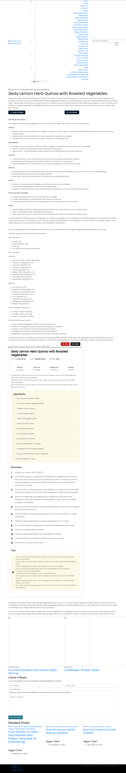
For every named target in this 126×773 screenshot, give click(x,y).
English (37, 81)
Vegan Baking (83, 39)
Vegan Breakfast (81, 18)
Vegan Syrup (83, 15)
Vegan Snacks (82, 20)
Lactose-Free (83, 51)
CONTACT (84, 8)
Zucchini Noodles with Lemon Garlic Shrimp (32, 671)
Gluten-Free (83, 46)
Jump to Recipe (18, 112)
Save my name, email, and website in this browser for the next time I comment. (40, 692)
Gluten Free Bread (81, 22)
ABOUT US (84, 6)
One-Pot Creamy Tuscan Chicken (99, 731)
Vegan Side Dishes (81, 32)
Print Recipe (73, 112)
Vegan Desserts (82, 37)
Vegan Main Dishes (81, 29)
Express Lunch (82, 60)
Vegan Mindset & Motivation (77, 77)
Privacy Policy (17, 770)
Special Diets (83, 41)
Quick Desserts (82, 63)
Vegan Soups (83, 34)
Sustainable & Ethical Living (77, 74)
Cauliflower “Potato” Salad (81, 670)
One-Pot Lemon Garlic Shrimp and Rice (60, 731)
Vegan (85, 11)
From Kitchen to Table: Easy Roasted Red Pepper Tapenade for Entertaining (23, 737)
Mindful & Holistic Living (79, 72)
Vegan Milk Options (80, 13)
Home (85, 1)
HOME (85, 3)
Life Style (84, 79)
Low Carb (84, 44)
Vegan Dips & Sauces (80, 27)
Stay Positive (83, 70)
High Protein (83, 48)
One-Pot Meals (82, 58)
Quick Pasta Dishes (81, 65)
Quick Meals (83, 53)
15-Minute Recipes (81, 56)
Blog (86, 67)
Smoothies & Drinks (80, 25)
